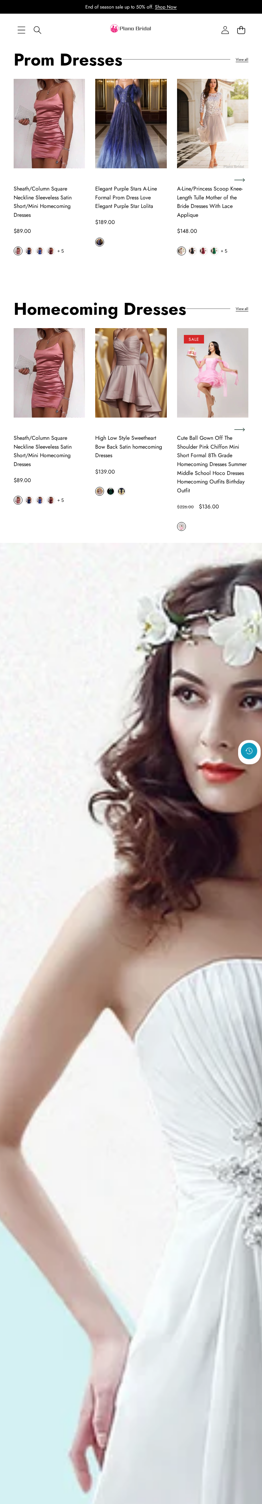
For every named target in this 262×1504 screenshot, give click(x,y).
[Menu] (21, 30)
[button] (241, 30)
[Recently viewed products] (249, 751)
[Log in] (225, 30)
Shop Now (166, 6)
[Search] (37, 30)
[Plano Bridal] (131, 30)
